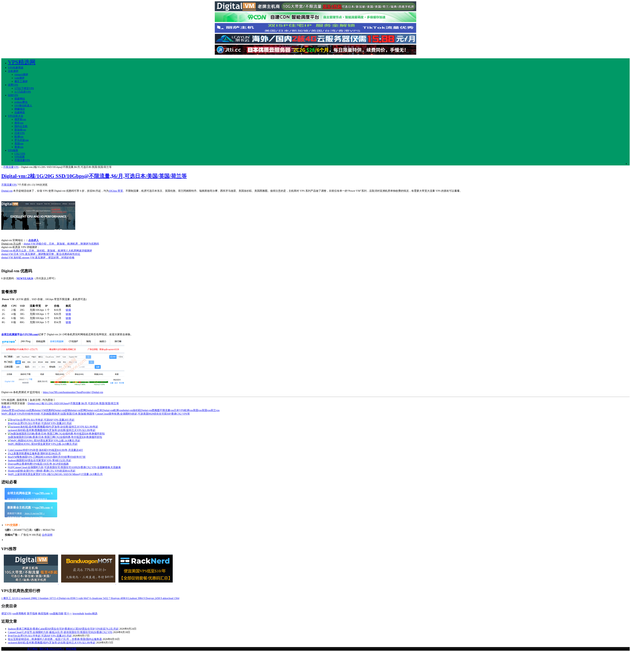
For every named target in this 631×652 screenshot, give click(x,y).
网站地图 (71, 648)
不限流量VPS (22, 160)
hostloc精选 (91, 613)
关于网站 (32, 648)
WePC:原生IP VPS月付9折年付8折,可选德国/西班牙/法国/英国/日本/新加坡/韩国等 (48, 413)
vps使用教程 (19, 613)
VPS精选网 (21, 62)
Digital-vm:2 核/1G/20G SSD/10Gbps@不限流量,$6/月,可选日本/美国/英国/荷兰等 (73, 403)
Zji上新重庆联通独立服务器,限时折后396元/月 (34, 453)
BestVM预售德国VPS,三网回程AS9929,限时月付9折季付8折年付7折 (47, 457)
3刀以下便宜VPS (24, 88)
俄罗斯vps (20, 119)
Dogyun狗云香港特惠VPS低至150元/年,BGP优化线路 (38, 463)
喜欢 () (5, 406)
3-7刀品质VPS (22, 91)
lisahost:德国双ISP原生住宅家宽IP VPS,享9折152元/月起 (39, 460)
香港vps (18, 147)
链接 (68, 310)
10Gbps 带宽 (116, 190)
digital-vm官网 (78, 410)
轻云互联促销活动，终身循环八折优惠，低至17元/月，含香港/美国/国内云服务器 (55, 639)
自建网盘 (19, 112)
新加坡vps (20, 129)
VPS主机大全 (15, 115)
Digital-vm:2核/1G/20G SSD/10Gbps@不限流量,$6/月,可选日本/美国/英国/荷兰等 (94, 176)
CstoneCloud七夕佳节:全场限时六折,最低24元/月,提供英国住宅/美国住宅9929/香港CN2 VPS (60, 632)
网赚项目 (19, 109)
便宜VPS (6, 613)
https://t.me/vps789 (33, 517)
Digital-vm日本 (94, 410)
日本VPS (19, 133)
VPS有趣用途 (15, 67)
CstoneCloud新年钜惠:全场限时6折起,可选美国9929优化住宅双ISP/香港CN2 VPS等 (142, 413)
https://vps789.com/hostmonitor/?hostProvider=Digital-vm (73, 392)
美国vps (18, 143)
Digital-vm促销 (62, 410)
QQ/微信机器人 (23, 105)
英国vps (206, 410)
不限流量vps (167, 410)
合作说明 (47, 534)
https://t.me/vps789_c (34, 513)
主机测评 (13, 71)
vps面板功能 (56, 613)
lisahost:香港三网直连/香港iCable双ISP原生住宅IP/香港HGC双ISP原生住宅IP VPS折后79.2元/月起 (63, 628)
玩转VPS (13, 95)
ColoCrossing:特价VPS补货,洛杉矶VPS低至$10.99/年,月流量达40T (45, 450)
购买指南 (43, 613)
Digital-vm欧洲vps (112, 410)
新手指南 (32, 613)
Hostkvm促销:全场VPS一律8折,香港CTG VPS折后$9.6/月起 (41, 470)
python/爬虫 (21, 102)
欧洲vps (18, 136)
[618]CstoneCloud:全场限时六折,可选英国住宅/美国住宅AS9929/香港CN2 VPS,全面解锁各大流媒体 (64, 467)
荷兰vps (215, 410)
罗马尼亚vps (21, 140)
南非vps (18, 122)
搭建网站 (19, 98)
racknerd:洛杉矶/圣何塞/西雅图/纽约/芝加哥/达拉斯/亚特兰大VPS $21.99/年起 (51, 642)
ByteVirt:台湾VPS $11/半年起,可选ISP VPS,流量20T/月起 (40, 635)
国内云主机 (21, 126)
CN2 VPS (19, 153)
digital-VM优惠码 (44, 410)
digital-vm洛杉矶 (131, 410)
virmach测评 (21, 74)
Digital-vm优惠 (26, 410)
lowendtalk (78, 613)
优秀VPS (13, 84)
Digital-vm (6, 190)
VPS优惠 (19, 156)
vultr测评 (19, 78)
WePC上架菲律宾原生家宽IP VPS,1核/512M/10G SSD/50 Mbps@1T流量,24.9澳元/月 (55, 474)
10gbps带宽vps (9, 410)
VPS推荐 (13, 150)
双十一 (68, 613)
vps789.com (42, 493)
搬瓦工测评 (21, 81)
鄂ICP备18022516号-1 (51, 648)
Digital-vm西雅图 (150, 410)
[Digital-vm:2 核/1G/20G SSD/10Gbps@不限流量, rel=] (38, 229)
